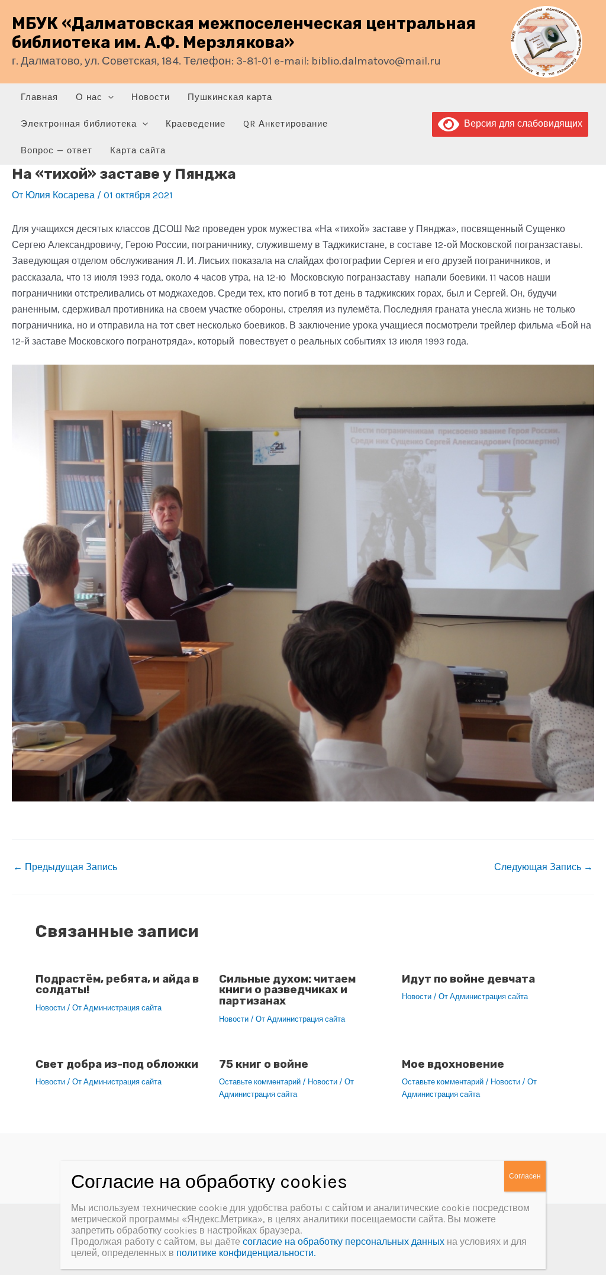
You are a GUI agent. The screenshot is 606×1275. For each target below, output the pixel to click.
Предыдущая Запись (65, 867)
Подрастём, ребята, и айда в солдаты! (117, 984)
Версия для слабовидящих (520, 123)
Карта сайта (138, 150)
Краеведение (195, 123)
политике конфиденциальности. (245, 1252)
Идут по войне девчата (468, 979)
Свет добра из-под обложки (117, 1064)
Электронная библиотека (79, 123)
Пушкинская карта (230, 97)
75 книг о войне (263, 1064)
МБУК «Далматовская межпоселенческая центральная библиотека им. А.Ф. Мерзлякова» (244, 33)
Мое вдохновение (453, 1064)
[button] (108, 97)
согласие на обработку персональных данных (343, 1241)
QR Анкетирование (285, 123)
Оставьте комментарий (260, 1081)
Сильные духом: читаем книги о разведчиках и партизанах (287, 990)
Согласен (525, 1176)
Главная (39, 97)
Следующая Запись (543, 867)
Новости (150, 97)
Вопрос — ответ (56, 150)
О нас (89, 97)
